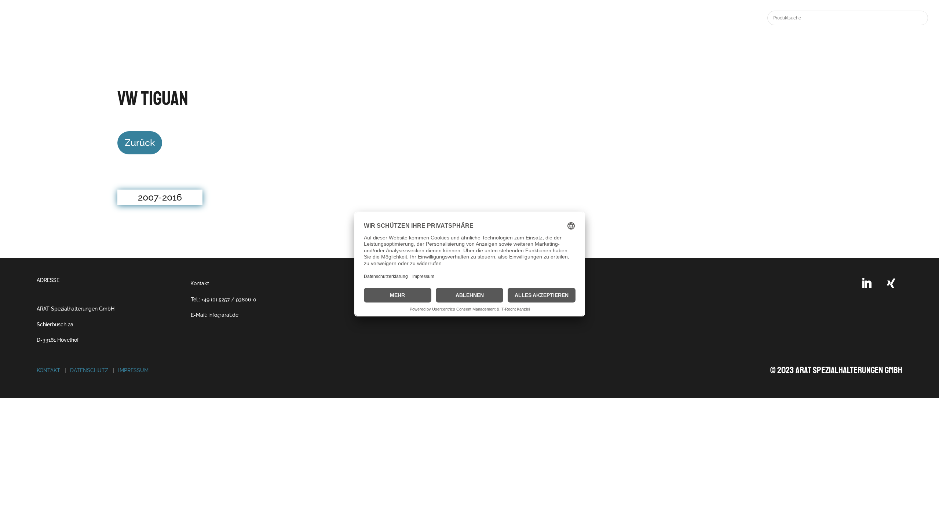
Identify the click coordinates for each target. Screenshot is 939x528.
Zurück (140, 142)
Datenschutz (89, 370)
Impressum (133, 370)
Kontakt (199, 283)
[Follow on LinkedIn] (866, 283)
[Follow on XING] (891, 283)
